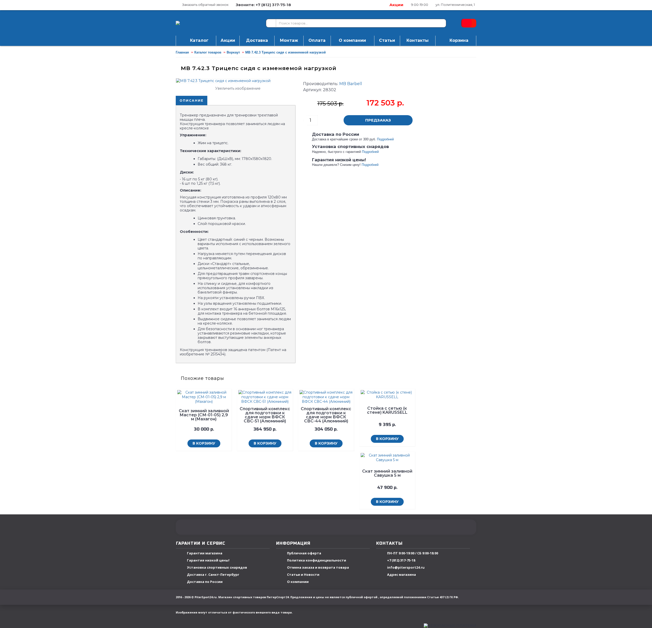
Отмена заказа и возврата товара (318, 567)
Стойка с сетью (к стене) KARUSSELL (387, 410)
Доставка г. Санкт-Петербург (213, 574)
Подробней (385, 139)
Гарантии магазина (204, 553)
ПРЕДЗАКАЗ (378, 120)
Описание (191, 100)
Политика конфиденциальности (316, 560)
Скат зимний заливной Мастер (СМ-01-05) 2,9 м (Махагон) (204, 414)
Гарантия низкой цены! (208, 560)
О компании (298, 582)
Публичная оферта (304, 553)
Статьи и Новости (303, 574)
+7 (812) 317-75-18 (401, 560)
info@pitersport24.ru (406, 567)
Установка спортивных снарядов (217, 567)
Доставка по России (205, 582)
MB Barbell (350, 83)
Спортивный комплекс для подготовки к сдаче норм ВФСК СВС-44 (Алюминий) (326, 414)
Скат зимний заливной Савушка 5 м (387, 473)
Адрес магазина (401, 574)
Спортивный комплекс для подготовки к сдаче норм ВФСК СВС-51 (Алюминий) (265, 414)
